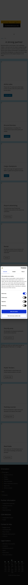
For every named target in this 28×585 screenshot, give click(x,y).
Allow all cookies (14, 311)
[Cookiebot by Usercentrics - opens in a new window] (21, 268)
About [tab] (23, 271)
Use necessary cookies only (14, 315)
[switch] (25, 298)
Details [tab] (14, 271)
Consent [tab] (5, 271)
